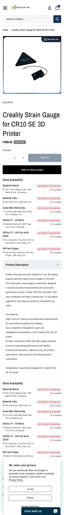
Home (5, 29)
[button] (5, 8)
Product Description (17, 265)
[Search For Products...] (57, 19)
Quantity (7, 150)
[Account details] (50, 8)
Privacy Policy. (16, 479)
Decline (30, 497)
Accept (30, 489)
